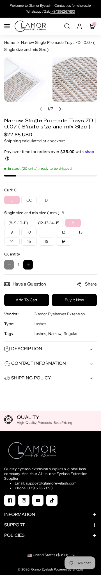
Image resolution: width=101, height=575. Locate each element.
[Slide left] (40, 109)
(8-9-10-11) (19, 223)
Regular (71, 333)
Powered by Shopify (69, 569)
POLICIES (14, 535)
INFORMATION (19, 514)
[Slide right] (60, 109)
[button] (7, 26)
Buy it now (74, 299)
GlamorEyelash (42, 569)
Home (9, 42)
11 (46, 232)
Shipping (12, 140)
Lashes (40, 333)
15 (29, 241)
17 (65, 242)
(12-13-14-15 (50, 223)
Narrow (54, 333)
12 (63, 232)
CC (29, 200)
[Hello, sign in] (79, 26)
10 (29, 232)
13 (80, 232)
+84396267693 (62, 11)
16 (46, 241)
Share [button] (91, 284)
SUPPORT (14, 525)
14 (12, 241)
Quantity (12, 254)
